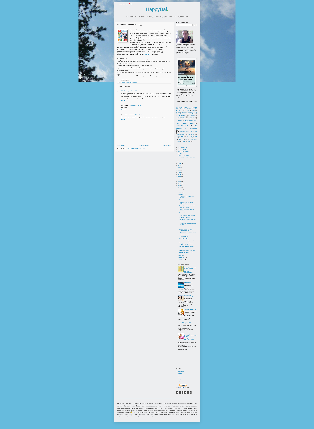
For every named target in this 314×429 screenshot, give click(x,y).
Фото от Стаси (191, 134)
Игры (193, 113)
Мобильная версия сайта (121, 4)
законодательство (192, 112)
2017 (179, 179)
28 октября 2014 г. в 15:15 (135, 114)
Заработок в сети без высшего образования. (190, 310)
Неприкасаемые (183, 238)
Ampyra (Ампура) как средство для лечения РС (187, 206)
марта (181, 255)
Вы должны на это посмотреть (187, 250)
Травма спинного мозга (183, 132)
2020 (179, 172)
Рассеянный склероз (183, 151)
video (183, 141)
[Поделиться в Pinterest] (128, 80)
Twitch (179, 377)
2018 (179, 176)
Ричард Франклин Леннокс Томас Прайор (186, 243)
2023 (179, 165)
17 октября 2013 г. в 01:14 (131, 91)
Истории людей (182, 149)
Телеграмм (181, 371)
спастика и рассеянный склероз (188, 131)
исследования (180, 115)
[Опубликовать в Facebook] (126, 80)
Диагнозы (186, 110)
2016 (179, 181)
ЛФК (177, 117)
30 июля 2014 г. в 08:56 (135, 105)
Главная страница (144, 145)
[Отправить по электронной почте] (122, 80)
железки (178, 112)
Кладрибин (192, 115)
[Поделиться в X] (125, 80)
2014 (179, 183)
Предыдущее (167, 145)
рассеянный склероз (132, 82)
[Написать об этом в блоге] (123, 80)
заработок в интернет (183, 113)
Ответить (123, 100)
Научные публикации (183, 155)
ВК (178, 375)
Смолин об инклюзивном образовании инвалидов (186, 229)
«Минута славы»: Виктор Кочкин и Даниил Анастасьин (187, 233)
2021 (179, 170)
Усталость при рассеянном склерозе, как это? (186, 247)
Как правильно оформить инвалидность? (184, 323)
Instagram (180, 379)
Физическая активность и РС (186, 252)
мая (180, 192)
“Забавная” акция (183, 236)
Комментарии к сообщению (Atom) (136, 148)
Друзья (193, 110)
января (181, 259)
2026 (179, 163)
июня (181, 190)
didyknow (188, 138)
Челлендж (179, 136)
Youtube (180, 373)
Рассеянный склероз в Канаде (187, 215)
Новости (124, 82)
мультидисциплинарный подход (185, 118)
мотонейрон (192, 117)
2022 (179, 168)
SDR (186, 139)
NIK (122, 91)
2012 (179, 188)
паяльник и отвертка (188, 123)
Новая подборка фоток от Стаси (187, 240)
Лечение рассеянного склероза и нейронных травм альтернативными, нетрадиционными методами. (187, 337)
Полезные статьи (182, 125)
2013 (179, 185)
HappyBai (156, 9)
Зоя (180, 200)
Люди (183, 117)
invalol (180, 139)
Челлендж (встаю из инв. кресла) (186, 157)
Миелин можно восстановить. (187, 226)
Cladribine (182, 138)
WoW (189, 141)
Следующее (121, 145)
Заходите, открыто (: (184, 217)
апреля (181, 194)
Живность (184, 112)
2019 (179, 174)
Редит (179, 381)
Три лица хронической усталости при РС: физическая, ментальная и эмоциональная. (190, 269)
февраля (182, 257)
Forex (195, 138)
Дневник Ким (182, 213)
